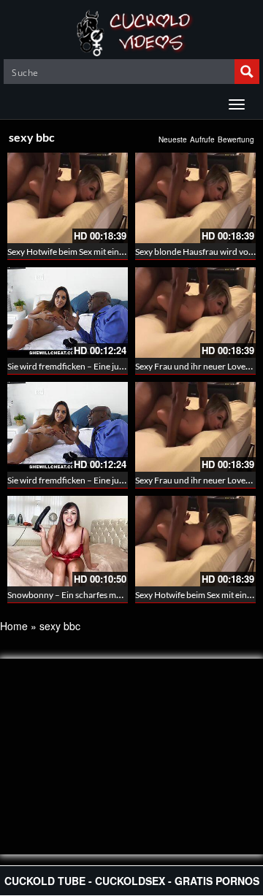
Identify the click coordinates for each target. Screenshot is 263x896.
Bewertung (236, 139)
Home (14, 626)
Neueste (173, 139)
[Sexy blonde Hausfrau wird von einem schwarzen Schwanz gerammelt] (195, 198)
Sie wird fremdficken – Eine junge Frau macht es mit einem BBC (126, 366)
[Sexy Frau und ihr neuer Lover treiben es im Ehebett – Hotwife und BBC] (195, 312)
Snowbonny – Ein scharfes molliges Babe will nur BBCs (110, 594)
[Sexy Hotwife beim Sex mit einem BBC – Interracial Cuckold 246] (67, 198)
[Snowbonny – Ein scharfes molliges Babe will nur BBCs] (67, 541)
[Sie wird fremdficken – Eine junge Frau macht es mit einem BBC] (67, 312)
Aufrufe (202, 139)
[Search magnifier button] (247, 71)
